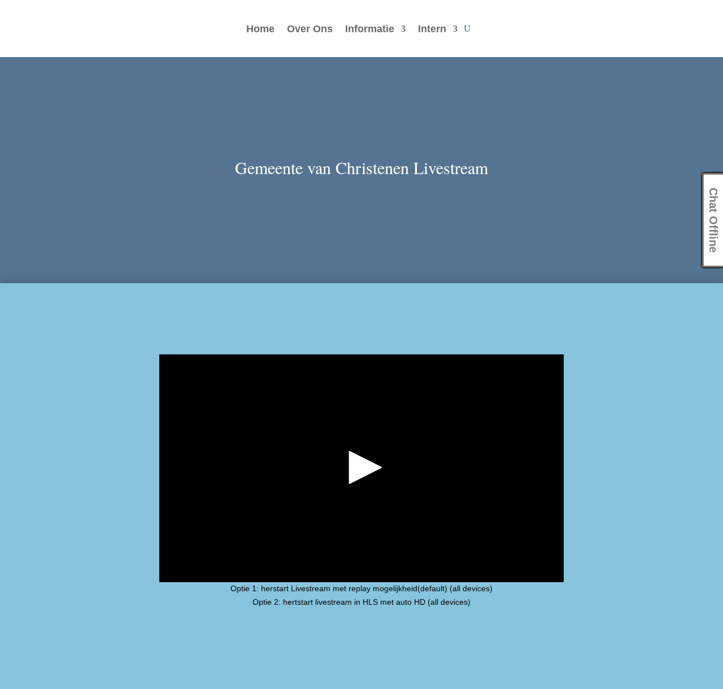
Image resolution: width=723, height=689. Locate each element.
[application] (361, 468)
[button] (361, 467)
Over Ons (310, 29)
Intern (432, 29)
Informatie (369, 29)
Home (260, 29)
